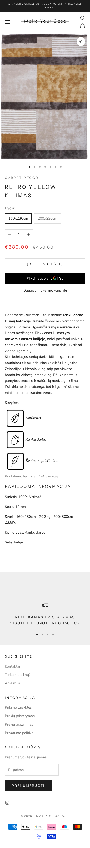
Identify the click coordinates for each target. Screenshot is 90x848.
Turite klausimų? (17, 674)
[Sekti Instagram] (7, 802)
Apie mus (12, 683)
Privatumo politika (19, 732)
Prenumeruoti (28, 786)
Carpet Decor (21, 178)
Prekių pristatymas (20, 715)
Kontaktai (12, 666)
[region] (45, 614)
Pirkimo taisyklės (18, 707)
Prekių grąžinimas (19, 724)
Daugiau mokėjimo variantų (45, 290)
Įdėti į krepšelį (45, 264)
